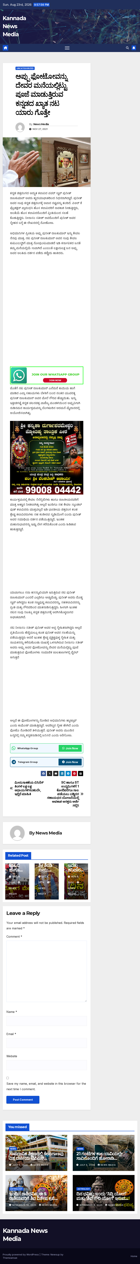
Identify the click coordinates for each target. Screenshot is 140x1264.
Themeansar (10, 1257)
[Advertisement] (46, 286)
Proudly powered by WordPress (21, 1254)
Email (11, 1034)
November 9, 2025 (91, 1205)
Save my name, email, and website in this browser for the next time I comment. (46, 1086)
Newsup (55, 1254)
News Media (41, 124)
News (13, 1149)
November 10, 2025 (24, 1205)
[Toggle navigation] (67, 48)
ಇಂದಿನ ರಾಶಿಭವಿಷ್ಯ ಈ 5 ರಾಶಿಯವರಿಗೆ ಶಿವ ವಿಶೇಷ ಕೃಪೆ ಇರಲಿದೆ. (31, 1198)
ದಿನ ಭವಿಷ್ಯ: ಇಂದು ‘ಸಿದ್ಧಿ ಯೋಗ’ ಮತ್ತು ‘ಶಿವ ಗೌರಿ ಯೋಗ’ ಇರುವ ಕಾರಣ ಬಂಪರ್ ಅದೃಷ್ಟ (101, 1198)
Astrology (16, 1189)
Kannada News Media (14, 26)
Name (11, 1012)
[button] (127, 48)
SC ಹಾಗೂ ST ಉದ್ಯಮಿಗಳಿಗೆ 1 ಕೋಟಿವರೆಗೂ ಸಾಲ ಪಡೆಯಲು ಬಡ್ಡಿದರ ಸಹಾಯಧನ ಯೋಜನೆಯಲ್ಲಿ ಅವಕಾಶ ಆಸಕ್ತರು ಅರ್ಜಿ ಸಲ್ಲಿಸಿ (63, 794)
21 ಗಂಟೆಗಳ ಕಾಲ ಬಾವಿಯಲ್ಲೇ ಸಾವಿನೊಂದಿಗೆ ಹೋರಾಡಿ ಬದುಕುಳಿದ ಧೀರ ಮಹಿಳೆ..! (99, 1158)
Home (134, 1256)
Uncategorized (25, 68)
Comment (14, 936)
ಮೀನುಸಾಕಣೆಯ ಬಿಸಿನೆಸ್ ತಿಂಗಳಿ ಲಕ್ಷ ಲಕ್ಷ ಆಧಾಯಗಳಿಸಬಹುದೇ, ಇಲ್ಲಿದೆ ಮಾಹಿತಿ (29, 788)
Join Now (72, 748)
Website (11, 1056)
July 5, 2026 (20, 1165)
